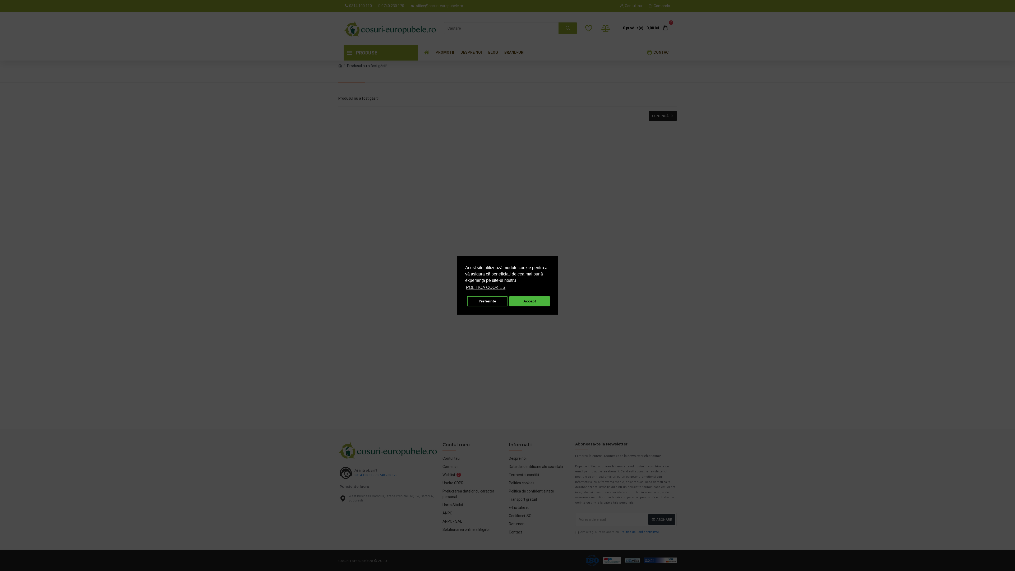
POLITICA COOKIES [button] (485, 287)
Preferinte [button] (487, 301)
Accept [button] (529, 301)
